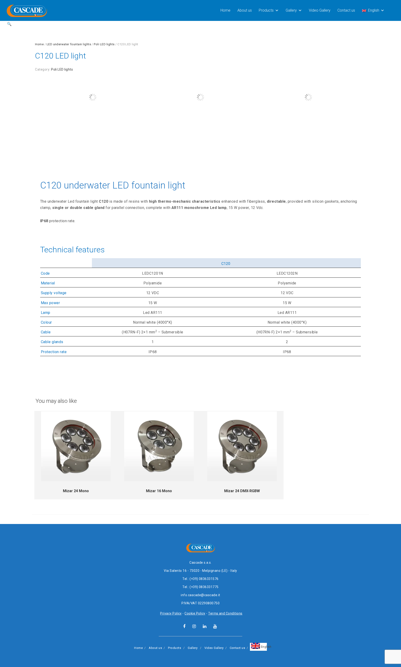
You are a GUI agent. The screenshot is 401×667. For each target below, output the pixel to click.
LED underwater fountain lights (69, 44)
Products (266, 10)
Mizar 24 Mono (76, 491)
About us (244, 10)
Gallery (291, 10)
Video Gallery (319, 10)
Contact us (346, 10)
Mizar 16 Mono (159, 491)
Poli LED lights (104, 44)
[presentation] (34, 114)
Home (225, 10)
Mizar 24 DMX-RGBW (242, 491)
